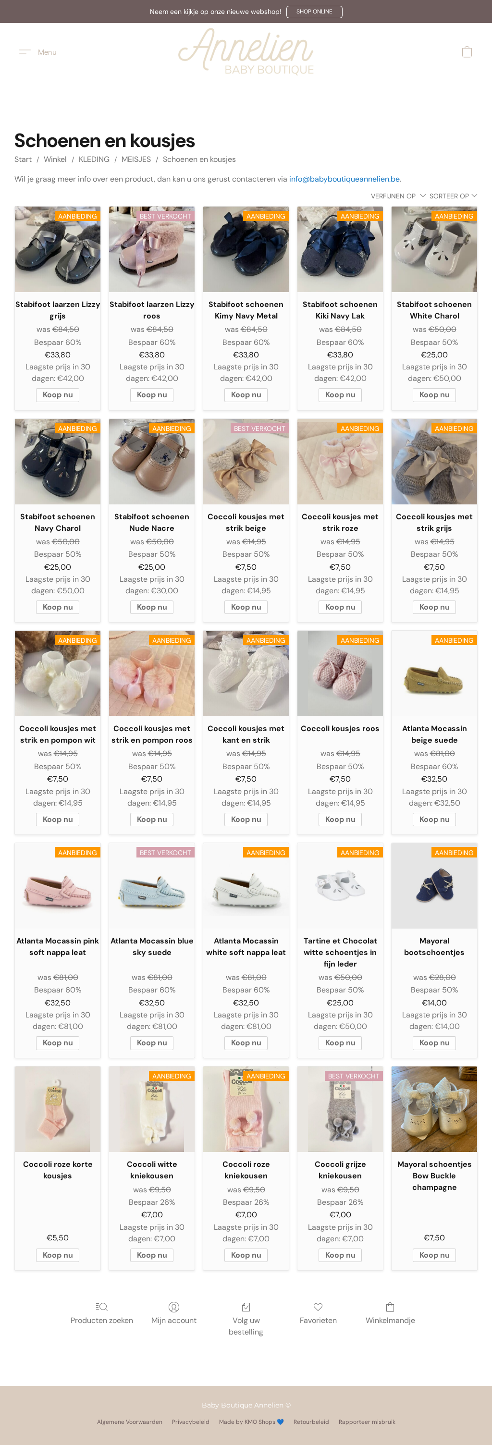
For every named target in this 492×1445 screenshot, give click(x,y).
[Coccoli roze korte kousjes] (57, 1109)
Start (23, 159)
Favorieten (318, 1320)
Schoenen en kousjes (199, 159)
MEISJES (136, 159)
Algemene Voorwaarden (129, 1422)
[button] (314, 12)
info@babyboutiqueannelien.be (344, 179)
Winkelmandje (390, 1320)
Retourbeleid (311, 1422)
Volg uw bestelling (246, 1326)
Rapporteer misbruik (367, 1422)
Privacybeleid (190, 1422)
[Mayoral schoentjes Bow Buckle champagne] (434, 1109)
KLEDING (94, 159)
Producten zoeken (102, 1320)
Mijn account (174, 1320)
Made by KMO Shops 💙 (251, 1422)
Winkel (55, 159)
